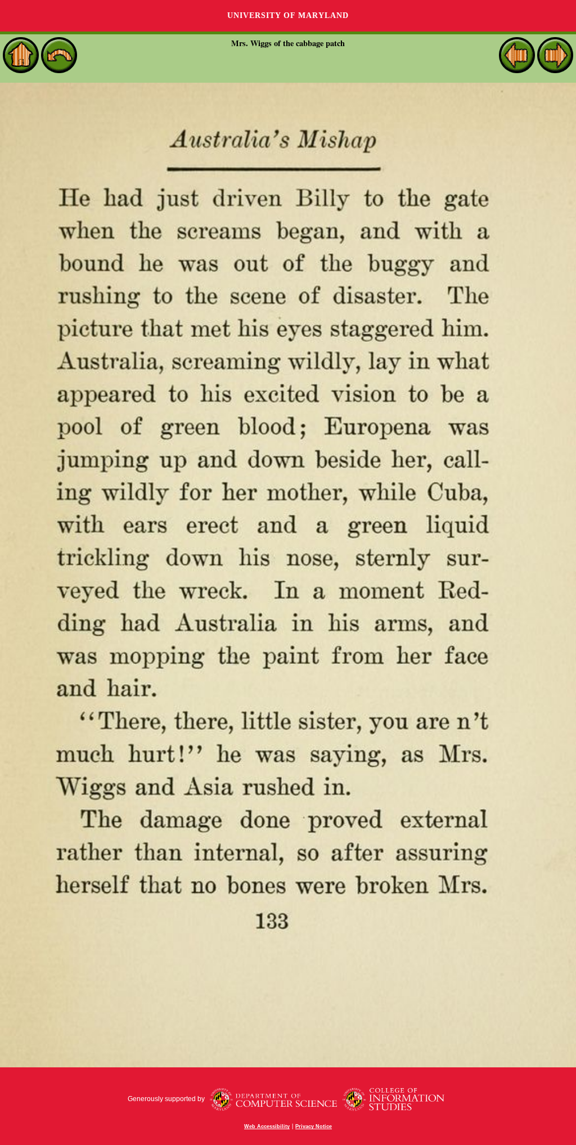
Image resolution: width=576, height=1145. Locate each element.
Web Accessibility (267, 1126)
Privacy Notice (313, 1126)
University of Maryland (288, 15)
